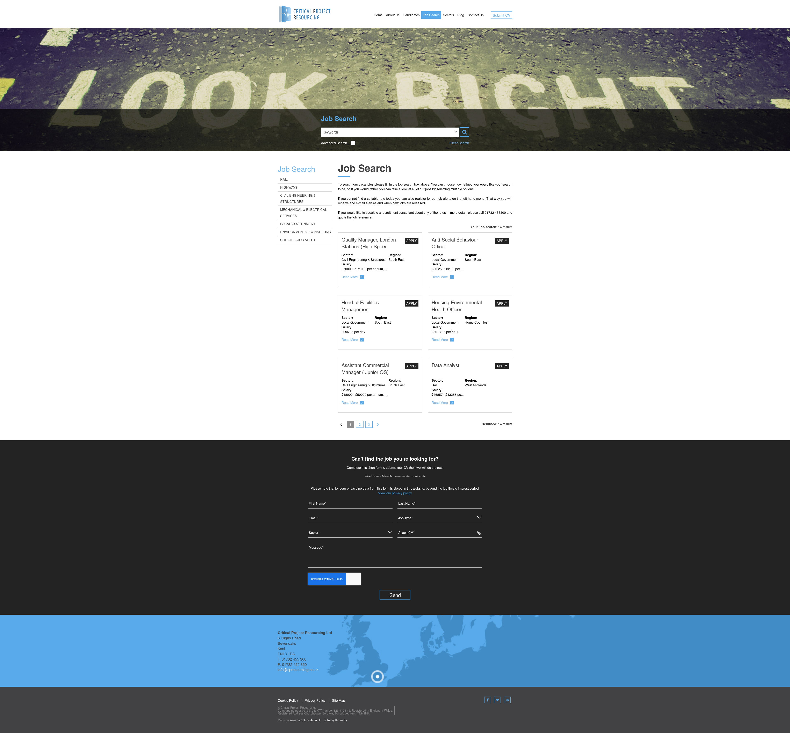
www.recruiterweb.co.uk (305, 720)
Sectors (448, 15)
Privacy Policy (315, 700)
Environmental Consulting (305, 231)
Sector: (347, 255)
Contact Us (475, 15)
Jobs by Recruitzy (335, 720)
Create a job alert (298, 239)
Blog (460, 15)
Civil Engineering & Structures (298, 198)
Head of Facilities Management (360, 305)
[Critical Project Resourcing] (305, 13)
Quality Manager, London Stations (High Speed (369, 243)
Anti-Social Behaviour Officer (455, 243)
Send (395, 594)
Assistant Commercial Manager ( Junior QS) (365, 368)
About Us (393, 15)
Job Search (431, 15)
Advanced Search (334, 143)
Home (378, 15)
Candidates (411, 15)
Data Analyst (445, 364)
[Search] (464, 132)
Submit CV (501, 15)
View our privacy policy (395, 493)
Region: (394, 255)
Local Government (297, 223)
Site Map (338, 700)
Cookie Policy (288, 700)
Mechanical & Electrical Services (303, 212)
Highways (288, 187)
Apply (411, 240)
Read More (350, 277)
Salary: (347, 264)
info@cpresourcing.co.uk (298, 669)
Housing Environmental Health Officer (457, 305)
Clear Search (459, 143)
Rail (284, 179)
